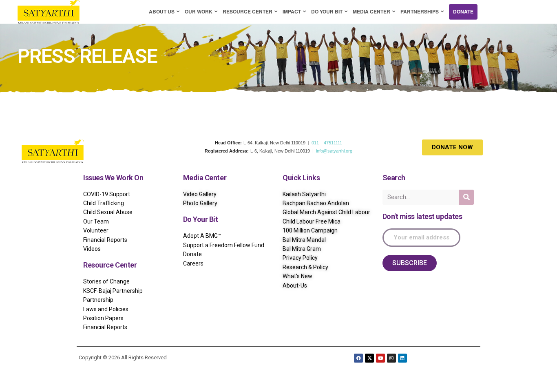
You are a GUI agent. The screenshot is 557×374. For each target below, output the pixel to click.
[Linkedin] (402, 358)
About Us (162, 11)
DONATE (463, 11)
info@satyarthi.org (334, 150)
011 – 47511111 (327, 142)
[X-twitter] (369, 358)
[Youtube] (380, 358)
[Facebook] (358, 358)
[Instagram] (391, 358)
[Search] (466, 197)
